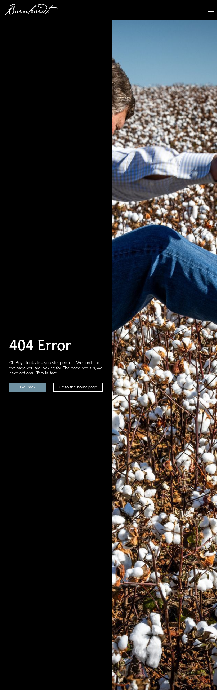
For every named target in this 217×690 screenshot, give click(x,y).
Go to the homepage (78, 387)
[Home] (29, 10)
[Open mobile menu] (211, 10)
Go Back (27, 387)
